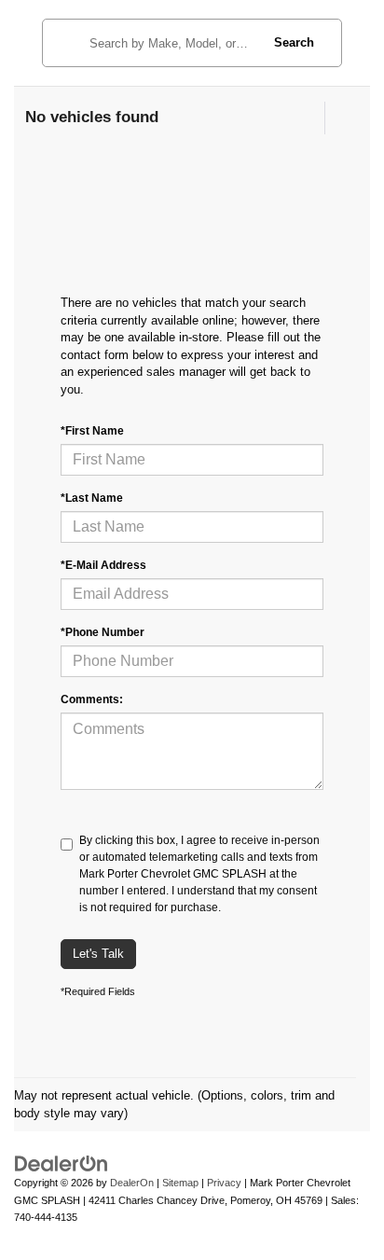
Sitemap (180, 1182)
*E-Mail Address (103, 565)
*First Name (92, 430)
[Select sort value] (340, 118)
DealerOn (132, 1182)
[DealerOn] (61, 1163)
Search (294, 42)
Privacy (224, 1182)
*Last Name (92, 498)
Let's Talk (98, 954)
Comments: (92, 699)
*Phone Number (102, 632)
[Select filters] (306, 118)
